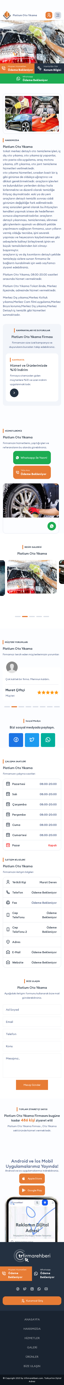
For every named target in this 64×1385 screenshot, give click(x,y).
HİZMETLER (32, 1338)
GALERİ (32, 1347)
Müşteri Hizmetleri (17, 1273)
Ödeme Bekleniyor (44, 892)
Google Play (35, 1190)
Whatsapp (47, 1273)
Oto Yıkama (49, 1126)
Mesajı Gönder (32, 1085)
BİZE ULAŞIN (32, 1366)
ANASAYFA (32, 1319)
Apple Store (35, 1178)
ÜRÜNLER (32, 1356)
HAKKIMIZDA (32, 1328)
